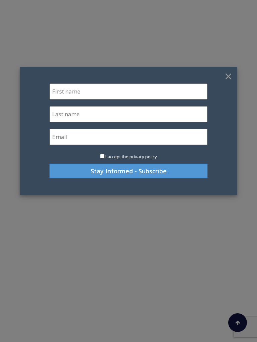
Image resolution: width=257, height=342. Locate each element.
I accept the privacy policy (131, 157)
